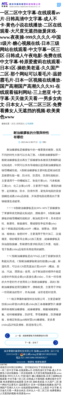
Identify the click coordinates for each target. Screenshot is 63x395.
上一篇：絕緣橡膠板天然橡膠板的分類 (31, 336)
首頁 (13, 124)
